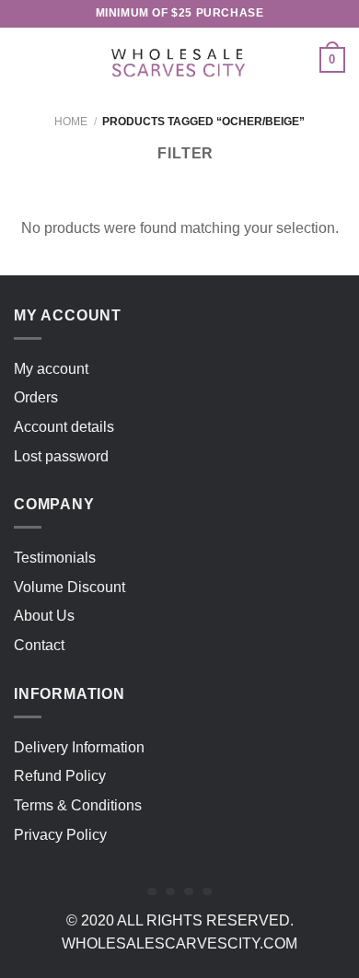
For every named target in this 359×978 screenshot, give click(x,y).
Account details (64, 427)
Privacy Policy (60, 835)
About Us (44, 615)
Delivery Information (79, 747)
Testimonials (55, 557)
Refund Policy (60, 776)
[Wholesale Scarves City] (179, 60)
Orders (36, 397)
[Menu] (25, 59)
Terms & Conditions (78, 805)
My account (51, 369)
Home (70, 121)
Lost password (61, 456)
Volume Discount (69, 587)
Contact (39, 645)
